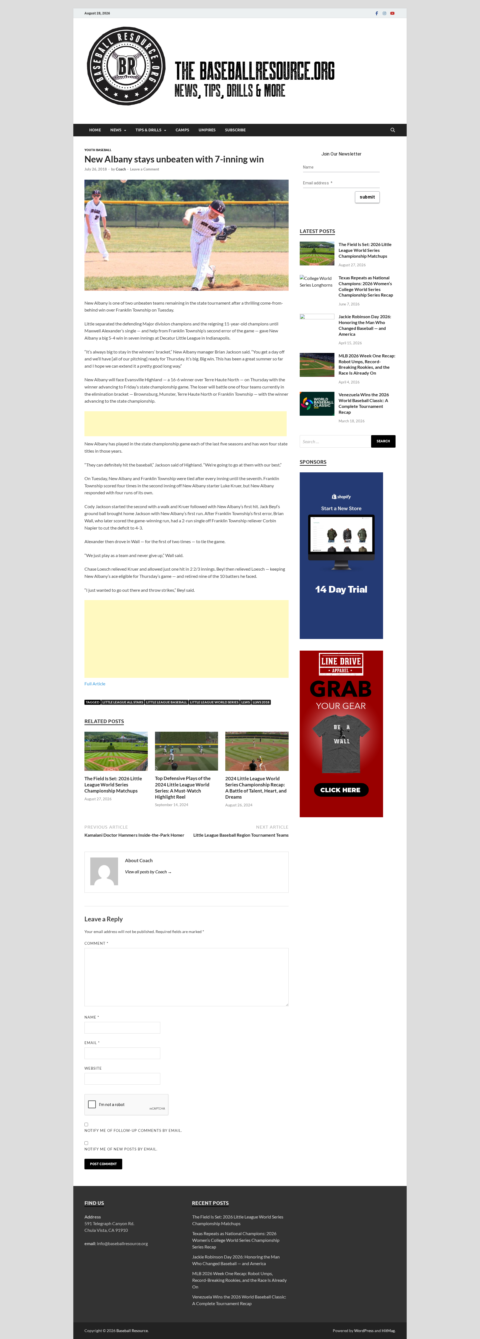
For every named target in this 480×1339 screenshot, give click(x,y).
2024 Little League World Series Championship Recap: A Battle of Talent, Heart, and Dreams (256, 788)
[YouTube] (392, 13)
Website (93, 1068)
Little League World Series (214, 702)
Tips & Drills (148, 130)
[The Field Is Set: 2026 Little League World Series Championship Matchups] (116, 753)
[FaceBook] (376, 13)
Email (92, 1042)
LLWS (245, 702)
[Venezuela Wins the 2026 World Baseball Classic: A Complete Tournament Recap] (317, 395)
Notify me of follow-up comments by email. (133, 1130)
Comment (96, 943)
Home (95, 130)
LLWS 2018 (261, 702)
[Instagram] (384, 13)
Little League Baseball (166, 702)
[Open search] (393, 130)
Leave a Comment (144, 169)
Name (91, 1017)
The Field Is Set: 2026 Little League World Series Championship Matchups (113, 785)
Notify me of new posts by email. (121, 1149)
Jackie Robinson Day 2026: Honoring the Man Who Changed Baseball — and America (365, 325)
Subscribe (235, 130)
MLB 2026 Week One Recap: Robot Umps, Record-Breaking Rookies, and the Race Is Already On (367, 364)
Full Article (94, 683)
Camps (182, 130)
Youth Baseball (97, 150)
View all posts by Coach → (148, 871)
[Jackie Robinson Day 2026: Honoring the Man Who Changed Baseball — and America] (317, 317)
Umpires (207, 130)
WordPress (364, 1330)
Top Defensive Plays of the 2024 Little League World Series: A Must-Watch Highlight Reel (183, 787)
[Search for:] (348, 441)
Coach (121, 169)
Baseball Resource (132, 1330)
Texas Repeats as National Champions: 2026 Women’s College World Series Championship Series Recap (366, 286)
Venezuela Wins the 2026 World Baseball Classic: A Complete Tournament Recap (364, 403)
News (115, 130)
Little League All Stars (122, 702)
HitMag (388, 1330)
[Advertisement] (185, 423)
